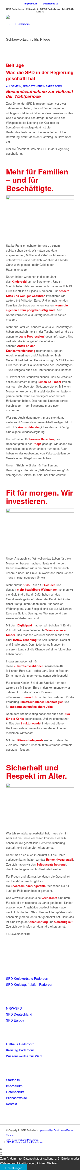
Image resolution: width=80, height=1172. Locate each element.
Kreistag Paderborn (20, 1050)
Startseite (13, 1079)
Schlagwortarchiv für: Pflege (28, 39)
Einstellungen (13, 1168)
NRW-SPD (14, 1008)
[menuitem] (31, 3)
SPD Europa (15, 1020)
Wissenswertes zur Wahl (24, 1056)
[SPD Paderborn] (33, 24)
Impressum (31, 3)
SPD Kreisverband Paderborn (27, 978)
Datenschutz (50, 3)
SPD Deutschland (19, 1014)
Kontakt (11, 1103)
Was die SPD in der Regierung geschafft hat (40, 75)
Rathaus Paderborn (20, 1044)
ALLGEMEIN (13, 86)
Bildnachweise (16, 1097)
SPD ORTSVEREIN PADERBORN (42, 86)
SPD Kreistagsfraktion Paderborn (30, 984)
